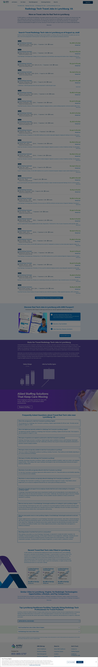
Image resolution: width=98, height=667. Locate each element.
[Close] (96, 662)
